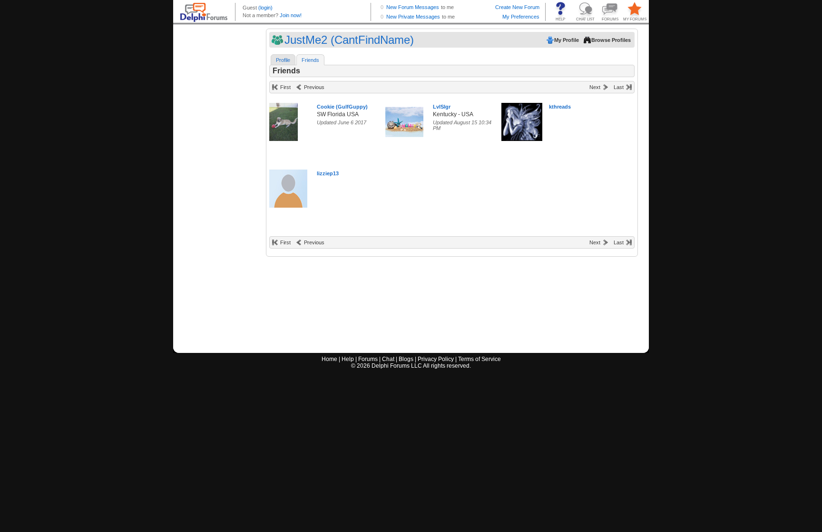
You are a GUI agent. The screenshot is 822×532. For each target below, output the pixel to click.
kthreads (560, 107)
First (285, 87)
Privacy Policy (436, 359)
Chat (388, 359)
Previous (314, 87)
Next (594, 87)
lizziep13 (328, 173)
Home (329, 359)
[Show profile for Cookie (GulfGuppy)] (283, 119)
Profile (283, 60)
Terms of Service (479, 359)
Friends (310, 60)
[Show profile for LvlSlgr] (404, 119)
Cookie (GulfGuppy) (342, 107)
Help (348, 359)
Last (619, 87)
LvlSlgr (441, 107)
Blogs (406, 359)
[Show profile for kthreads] (521, 119)
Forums (368, 359)
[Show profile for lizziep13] (288, 186)
